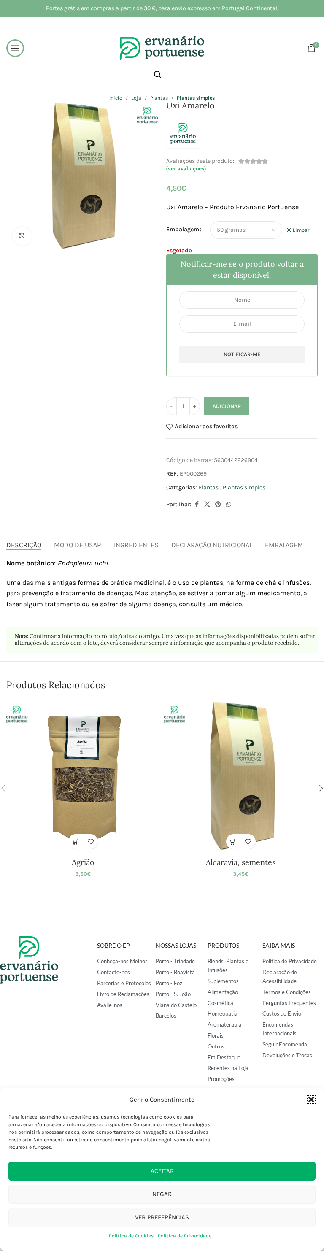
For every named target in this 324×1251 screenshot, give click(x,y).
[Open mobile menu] (15, 48)
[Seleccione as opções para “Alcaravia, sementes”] (233, 841)
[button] (311, 1099)
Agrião (83, 862)
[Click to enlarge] (22, 236)
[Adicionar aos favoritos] (90, 841)
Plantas (208, 487)
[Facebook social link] (197, 505)
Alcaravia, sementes (240, 862)
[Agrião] (83, 776)
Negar (162, 1194)
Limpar (301, 230)
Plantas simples (244, 487)
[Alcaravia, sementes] (241, 776)
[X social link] (207, 505)
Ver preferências (162, 1217)
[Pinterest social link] (218, 505)
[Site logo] (162, 47)
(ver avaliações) (186, 168)
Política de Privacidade (184, 1236)
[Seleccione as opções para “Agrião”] (75, 841)
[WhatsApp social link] (229, 505)
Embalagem (182, 229)
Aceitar (162, 1171)
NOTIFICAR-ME (242, 354)
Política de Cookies (131, 1236)
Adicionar (227, 406)
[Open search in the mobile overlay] (158, 74)
